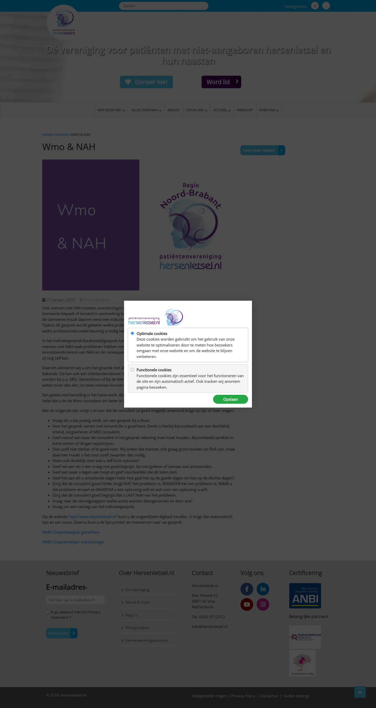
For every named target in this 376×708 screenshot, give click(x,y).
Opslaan (230, 399)
